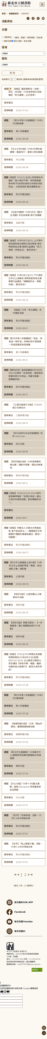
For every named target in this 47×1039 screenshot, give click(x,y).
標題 (6, 89)
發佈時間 (8, 110)
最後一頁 (31, 874)
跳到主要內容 (6, 2)
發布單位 (8, 102)
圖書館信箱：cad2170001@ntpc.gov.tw (23, 964)
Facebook (20, 912)
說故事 (40, 37)
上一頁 (18, 874)
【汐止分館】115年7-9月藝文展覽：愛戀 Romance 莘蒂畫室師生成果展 (25, 786)
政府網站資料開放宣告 (16, 962)
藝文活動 (18, 41)
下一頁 (29, 874)
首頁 (4, 14)
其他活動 (27, 41)
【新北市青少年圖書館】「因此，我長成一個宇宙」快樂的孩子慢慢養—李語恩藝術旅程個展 (25, 341)
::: (1, 2)
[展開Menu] (42, 4)
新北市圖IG (19, 931)
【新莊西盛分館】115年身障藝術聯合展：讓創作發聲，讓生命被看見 (26, 464)
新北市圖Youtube (23, 921)
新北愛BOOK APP (23, 902)
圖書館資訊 (14, 14)
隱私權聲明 (30, 962)
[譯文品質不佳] (6, 992)
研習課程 (31, 37)
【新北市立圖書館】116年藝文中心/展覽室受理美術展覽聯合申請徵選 (25, 755)
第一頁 (15, 874)
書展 (23, 37)
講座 (17, 37)
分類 (4, 29)
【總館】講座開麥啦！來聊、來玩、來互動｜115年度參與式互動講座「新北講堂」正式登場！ (24, 92)
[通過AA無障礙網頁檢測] (37, 970)
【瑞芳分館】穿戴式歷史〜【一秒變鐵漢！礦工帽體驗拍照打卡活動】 (26, 625)
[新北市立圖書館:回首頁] (16, 4)
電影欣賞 (8, 41)
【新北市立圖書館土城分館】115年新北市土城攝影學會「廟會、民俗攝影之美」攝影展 (25, 565)
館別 (4, 58)
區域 (4, 47)
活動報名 (8, 37)
